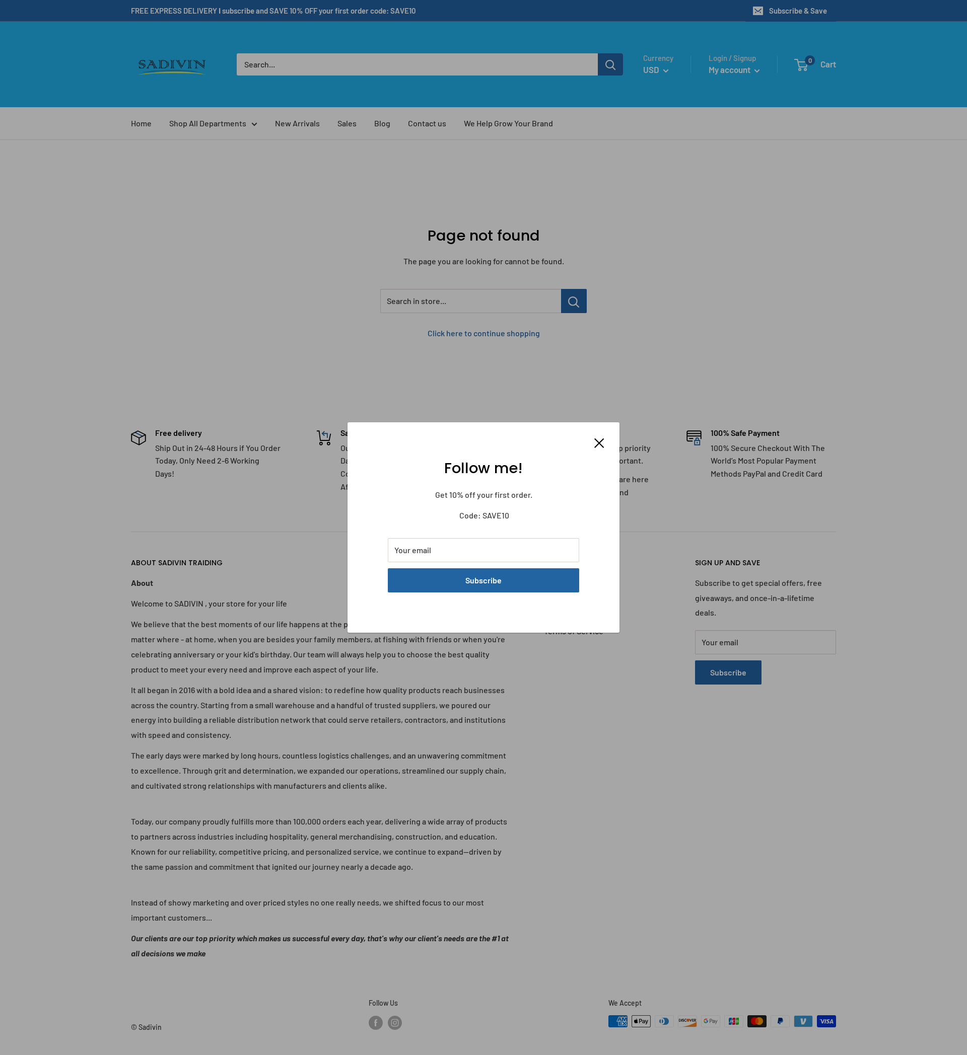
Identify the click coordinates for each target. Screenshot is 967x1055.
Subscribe (483, 580)
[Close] (599, 441)
